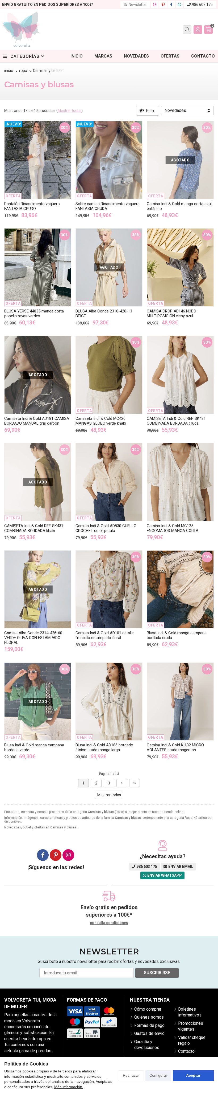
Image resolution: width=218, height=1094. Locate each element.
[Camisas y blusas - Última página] (134, 783)
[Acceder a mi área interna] (198, 29)
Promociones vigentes (190, 1026)
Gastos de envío (149, 1033)
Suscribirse (157, 972)
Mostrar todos (69, 110)
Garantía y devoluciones (146, 1044)
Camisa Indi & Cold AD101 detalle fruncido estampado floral (105, 635)
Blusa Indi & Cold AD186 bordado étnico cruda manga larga (104, 747)
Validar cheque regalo (192, 1040)
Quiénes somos (149, 1017)
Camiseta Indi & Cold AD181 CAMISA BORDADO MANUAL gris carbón (36, 421)
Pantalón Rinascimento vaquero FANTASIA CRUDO (32, 206)
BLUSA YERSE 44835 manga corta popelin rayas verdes (34, 313)
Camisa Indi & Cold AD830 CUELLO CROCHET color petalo (106, 528)
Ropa (188, 818)
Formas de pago (149, 1025)
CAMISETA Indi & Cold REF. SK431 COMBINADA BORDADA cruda (176, 421)
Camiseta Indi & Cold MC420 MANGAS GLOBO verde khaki (101, 421)
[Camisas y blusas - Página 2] (121, 783)
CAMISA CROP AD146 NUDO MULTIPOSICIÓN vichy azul (171, 313)
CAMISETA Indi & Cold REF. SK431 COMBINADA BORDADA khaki (33, 528)
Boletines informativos (190, 1012)
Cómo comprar (147, 1009)
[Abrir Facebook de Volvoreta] (171, 4)
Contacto (186, 1051)
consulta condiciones (109, 923)
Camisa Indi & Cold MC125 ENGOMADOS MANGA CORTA (172, 528)
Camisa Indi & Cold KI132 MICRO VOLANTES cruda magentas (175, 747)
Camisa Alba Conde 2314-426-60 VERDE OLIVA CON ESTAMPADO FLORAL (33, 638)
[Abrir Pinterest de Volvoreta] (163, 4)
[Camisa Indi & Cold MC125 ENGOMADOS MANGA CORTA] (180, 482)
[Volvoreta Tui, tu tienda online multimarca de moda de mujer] (21, 29)
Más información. (68, 1087)
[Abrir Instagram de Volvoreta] (154, 4)
